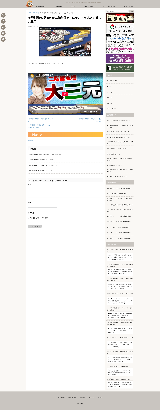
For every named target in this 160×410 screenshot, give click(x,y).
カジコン (91, 397)
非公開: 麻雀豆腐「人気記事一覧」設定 (117, 176)
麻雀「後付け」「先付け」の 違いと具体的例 (119, 382)
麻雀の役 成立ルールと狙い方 (114, 165)
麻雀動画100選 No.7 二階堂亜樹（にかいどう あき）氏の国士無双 (45, 154)
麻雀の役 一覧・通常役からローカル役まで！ (118, 131)
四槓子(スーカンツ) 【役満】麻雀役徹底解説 (118, 227)
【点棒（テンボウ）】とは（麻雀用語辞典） (119, 370)
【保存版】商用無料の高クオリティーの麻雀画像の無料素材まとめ (120, 268)
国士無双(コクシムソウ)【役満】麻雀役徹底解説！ (119, 238)
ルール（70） (110, 92)
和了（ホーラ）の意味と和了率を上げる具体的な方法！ (120, 254)
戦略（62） (110, 97)
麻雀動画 (30, 140)
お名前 (30, 202)
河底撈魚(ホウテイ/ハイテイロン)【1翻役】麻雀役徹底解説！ (119, 199)
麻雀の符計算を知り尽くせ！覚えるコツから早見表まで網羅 (120, 126)
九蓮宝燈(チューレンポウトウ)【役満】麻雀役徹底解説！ (119, 210)
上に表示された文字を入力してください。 (40, 218)
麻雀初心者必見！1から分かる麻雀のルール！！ (119, 137)
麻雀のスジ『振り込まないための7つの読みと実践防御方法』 (119, 159)
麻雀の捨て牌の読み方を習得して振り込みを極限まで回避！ (120, 170)
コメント (30, 185)
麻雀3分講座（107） (112, 81)
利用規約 (82, 397)
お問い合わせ (72, 397)
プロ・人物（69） (111, 108)
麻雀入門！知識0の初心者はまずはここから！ (118, 120)
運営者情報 (61, 397)
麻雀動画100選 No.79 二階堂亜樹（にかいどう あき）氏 (43, 159)
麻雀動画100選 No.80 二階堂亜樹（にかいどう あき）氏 (43, 165)
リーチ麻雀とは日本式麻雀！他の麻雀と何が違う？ (120, 205)
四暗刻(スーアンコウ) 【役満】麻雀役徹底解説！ (119, 188)
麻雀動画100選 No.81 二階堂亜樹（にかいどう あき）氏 (43, 171)
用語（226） (110, 103)
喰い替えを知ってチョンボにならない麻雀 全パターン (120, 298)
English (100, 397)
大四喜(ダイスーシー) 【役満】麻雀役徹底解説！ (119, 216)
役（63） (109, 86)
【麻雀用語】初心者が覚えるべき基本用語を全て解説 (120, 143)
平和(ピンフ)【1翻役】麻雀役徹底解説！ (117, 193)
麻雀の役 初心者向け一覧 (113, 154)
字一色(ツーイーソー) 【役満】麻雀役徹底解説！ (119, 232)
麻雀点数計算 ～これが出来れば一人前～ (117, 148)
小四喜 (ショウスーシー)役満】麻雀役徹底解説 (119, 221)
